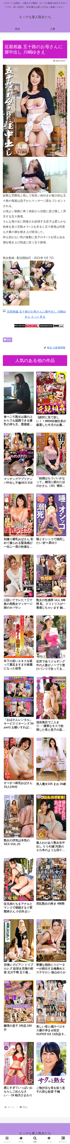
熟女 (9, 339)
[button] (63, 707)
